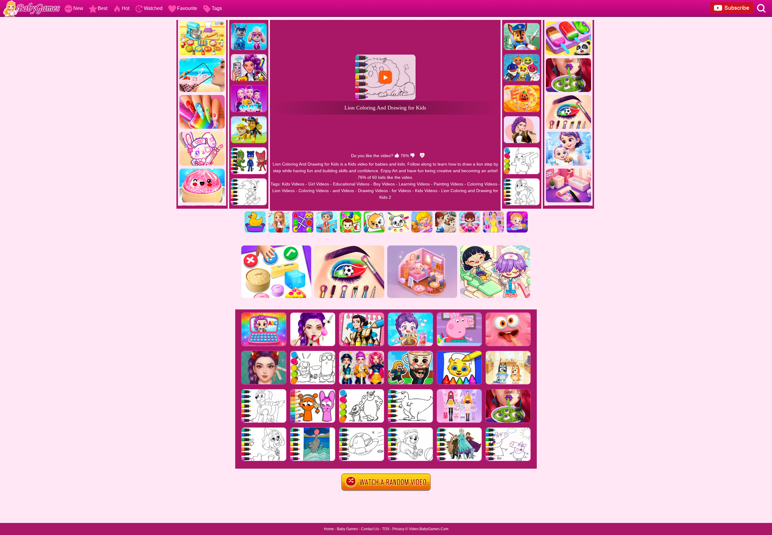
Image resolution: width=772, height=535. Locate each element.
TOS (385, 529)
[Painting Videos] (374, 213)
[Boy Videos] (326, 213)
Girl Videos (318, 184)
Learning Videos (414, 184)
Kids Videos (293, 184)
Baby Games (347, 529)
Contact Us (370, 529)
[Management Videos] (445, 213)
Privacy (398, 529)
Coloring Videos (482, 184)
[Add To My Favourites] (422, 155)
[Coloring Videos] (398, 213)
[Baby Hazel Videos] (517, 213)
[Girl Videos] (278, 213)
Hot (125, 8)
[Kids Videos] (255, 213)
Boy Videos (384, 184)
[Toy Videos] (469, 213)
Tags (217, 8)
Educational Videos (351, 184)
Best (102, 8)
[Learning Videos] (350, 213)
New (78, 8)
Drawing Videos (373, 190)
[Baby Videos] (421, 213)
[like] (396, 155)
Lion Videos (283, 190)
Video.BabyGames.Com (428, 529)
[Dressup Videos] (493, 213)
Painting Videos (448, 184)
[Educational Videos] (302, 213)
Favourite (187, 8)
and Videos (343, 190)
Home (329, 529)
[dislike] (412, 155)
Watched (153, 8)
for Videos (401, 190)
